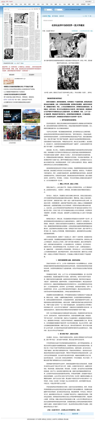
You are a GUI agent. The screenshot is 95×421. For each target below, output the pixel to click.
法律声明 (54, 419)
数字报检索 (55, 16)
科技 (25, 4)
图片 (73, 4)
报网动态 (44, 419)
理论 (16, 4)
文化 (21, 4)
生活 (38, 4)
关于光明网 (38, 419)
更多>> (89, 4)
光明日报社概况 (31, 419)
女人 (60, 4)
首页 (7, 1)
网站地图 (66, 419)
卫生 (51, 4)
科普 (78, 4)
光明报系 (83, 4)
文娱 (64, 4)
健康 (56, 4)
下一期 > (90, 16)
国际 (8, 4)
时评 (12, 4)
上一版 (17, 63)
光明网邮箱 (60, 419)
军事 (47, 4)
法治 (43, 4)
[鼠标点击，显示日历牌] (49, 16)
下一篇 (60, 414)
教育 (29, 4)
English (11, 1)
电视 (69, 4)
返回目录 (61, 16)
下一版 (21, 63)
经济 (34, 4)
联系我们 (49, 419)
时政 (3, 4)
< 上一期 (84, 16)
